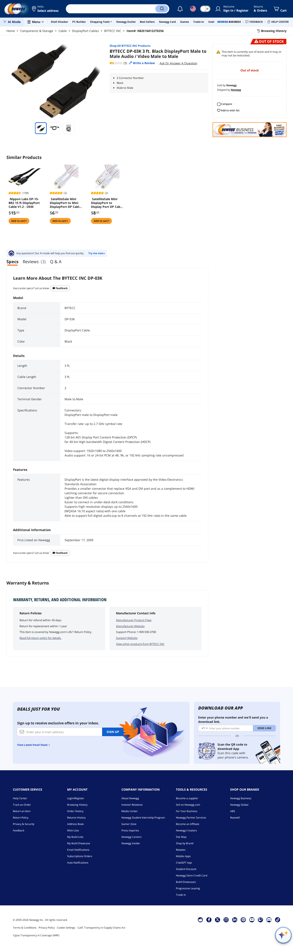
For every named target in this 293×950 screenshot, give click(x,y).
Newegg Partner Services (191, 817)
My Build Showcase (78, 843)
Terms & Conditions (24, 927)
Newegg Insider (130, 843)
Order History (75, 811)
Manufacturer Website (130, 626)
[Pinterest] (243, 919)
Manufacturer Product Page (133, 620)
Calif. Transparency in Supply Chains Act (101, 927)
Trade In (181, 895)
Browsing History (77, 805)
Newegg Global (239, 805)
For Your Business (186, 811)
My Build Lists (75, 837)
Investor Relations (132, 805)
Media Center (129, 811)
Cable (63, 31)
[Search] (161, 8)
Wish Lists (73, 830)
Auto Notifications (77, 862)
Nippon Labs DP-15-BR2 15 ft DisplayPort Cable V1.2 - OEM (24, 203)
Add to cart (18, 221)
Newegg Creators (186, 830)
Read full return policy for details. (40, 638)
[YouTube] (252, 919)
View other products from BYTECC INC (140, 644)
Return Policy (20, 817)
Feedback (61, 288)
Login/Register (75, 798)
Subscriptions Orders (79, 856)
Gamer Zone (128, 824)
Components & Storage (36, 31)
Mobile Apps (183, 856)
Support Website (126, 638)
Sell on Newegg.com (188, 805)
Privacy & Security (23, 824)
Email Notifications (78, 850)
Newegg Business (240, 798)
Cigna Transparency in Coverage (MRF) (36, 935)
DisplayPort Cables (85, 31)
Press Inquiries (130, 830)
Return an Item (21, 811)
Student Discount (186, 869)
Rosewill (235, 817)
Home (10, 31)
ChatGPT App (184, 862)
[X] (217, 919)
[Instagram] (226, 919)
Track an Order (22, 805)
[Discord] (269, 919)
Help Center (20, 798)
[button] (45, 9)
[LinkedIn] (234, 919)
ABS (232, 811)
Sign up (113, 732)
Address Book (75, 824)
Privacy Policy (47, 927)
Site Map (181, 837)
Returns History (76, 817)
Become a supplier (187, 798)
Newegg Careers (131, 837)
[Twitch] (260, 919)
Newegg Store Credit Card (191, 875)
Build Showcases (186, 882)
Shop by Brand (184, 843)
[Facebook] (209, 919)
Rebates (181, 850)
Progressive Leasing (188, 888)
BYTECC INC (112, 31)
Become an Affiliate (187, 824)
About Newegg (130, 798)
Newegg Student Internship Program (143, 817)
